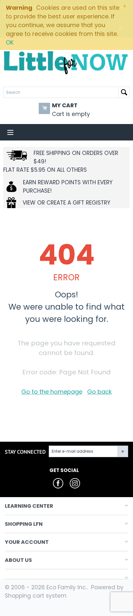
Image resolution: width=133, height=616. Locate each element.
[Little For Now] (66, 62)
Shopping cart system (35, 596)
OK (10, 42)
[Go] (123, 451)
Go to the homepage (51, 392)
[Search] (124, 92)
